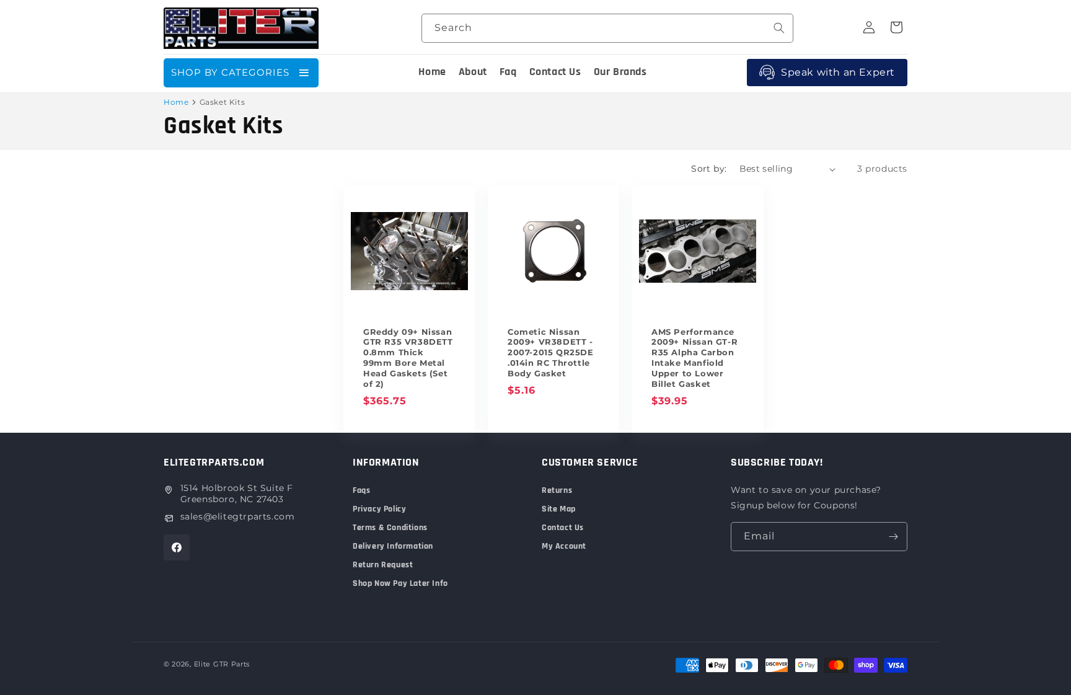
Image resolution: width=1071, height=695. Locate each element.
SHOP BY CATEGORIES (230, 72)
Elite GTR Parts (222, 664)
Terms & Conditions (390, 527)
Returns (557, 490)
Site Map (559, 509)
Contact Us (563, 527)
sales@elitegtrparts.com (237, 516)
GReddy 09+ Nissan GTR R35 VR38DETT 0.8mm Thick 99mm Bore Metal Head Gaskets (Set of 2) (408, 358)
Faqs (361, 490)
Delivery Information (393, 546)
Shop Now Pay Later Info (400, 583)
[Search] (779, 28)
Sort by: (708, 168)
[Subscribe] (893, 536)
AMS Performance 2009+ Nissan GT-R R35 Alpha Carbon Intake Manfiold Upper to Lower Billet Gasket (694, 358)
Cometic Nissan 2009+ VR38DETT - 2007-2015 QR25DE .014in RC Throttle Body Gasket (551, 353)
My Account (564, 546)
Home (176, 102)
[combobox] (607, 28)
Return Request (383, 564)
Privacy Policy (379, 509)
